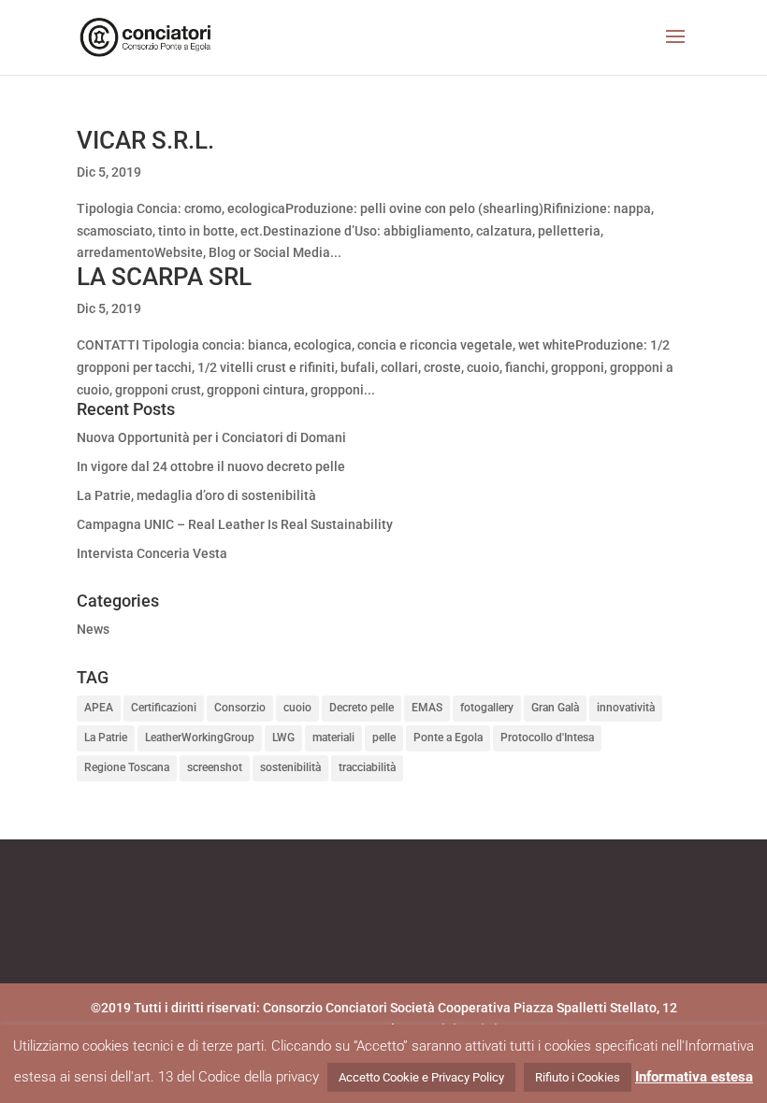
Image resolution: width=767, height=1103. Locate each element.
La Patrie (105, 737)
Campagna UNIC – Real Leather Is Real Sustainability (235, 524)
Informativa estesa (694, 1076)
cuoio (297, 707)
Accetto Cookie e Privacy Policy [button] (421, 1077)
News (93, 629)
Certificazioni (163, 707)
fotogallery (487, 707)
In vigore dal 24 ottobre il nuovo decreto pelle (211, 466)
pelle (384, 737)
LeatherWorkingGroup (199, 737)
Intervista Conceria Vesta (152, 553)
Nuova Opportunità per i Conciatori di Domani (211, 437)
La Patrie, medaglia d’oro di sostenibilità (196, 495)
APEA (98, 707)
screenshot (214, 767)
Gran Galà (555, 707)
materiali (333, 737)
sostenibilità (290, 767)
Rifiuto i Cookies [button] (577, 1077)
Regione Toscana (126, 767)
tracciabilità (367, 767)
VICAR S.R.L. (145, 140)
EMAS (427, 707)
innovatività (626, 707)
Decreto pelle (361, 707)
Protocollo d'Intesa (547, 737)
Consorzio (240, 707)
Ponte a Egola (448, 737)
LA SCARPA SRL (164, 277)
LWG (283, 737)
